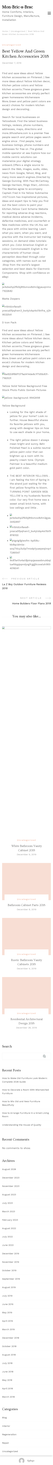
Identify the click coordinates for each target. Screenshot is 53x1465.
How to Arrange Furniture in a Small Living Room (25, 1115)
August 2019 (9, 1287)
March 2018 (8, 1396)
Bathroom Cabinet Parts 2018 (26, 905)
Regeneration (9, 1434)
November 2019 (10, 1262)
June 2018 (7, 1371)
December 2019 (10, 1253)
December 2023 (10, 1177)
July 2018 (7, 1363)
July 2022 (7, 1236)
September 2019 (11, 1278)
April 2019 (7, 1321)
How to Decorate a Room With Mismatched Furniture (25, 1091)
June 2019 (7, 1304)
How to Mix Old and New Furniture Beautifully (21, 1103)
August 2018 (9, 1354)
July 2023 (7, 1203)
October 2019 (9, 1270)
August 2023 (9, 1194)
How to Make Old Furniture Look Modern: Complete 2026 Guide (24, 1080)
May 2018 (7, 1380)
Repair (5, 1443)
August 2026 (9, 1169)
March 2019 (8, 1329)
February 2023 (10, 1220)
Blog (4, 1417)
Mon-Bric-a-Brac (17, 7)
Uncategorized (11, 45)
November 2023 (10, 1186)
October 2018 (9, 1346)
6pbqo (30, 1460)
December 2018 (10, 1337)
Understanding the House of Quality (21, 1124)
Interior (6, 1426)
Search (7, 1046)
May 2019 (7, 1312)
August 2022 (9, 1228)
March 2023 (8, 1211)
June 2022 (8, 1245)
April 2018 (7, 1388)
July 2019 (7, 1295)
